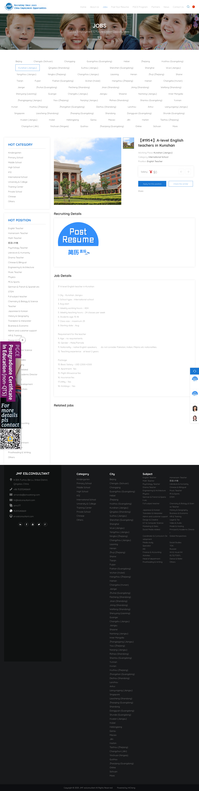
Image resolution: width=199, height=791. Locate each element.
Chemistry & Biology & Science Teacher (23, 303)
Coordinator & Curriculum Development (20, 381)
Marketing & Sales (17, 359)
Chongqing (69, 61)
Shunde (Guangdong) (174, 113)
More (175, 126)
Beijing (19, 61)
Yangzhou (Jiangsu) (26, 74)
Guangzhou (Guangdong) (99, 61)
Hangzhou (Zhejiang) (122, 80)
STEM (11, 291)
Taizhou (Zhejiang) (169, 119)
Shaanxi (123, 93)
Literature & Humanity (19, 252)
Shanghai (149, 67)
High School (14, 167)
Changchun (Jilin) (30, 126)
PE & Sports (13, 281)
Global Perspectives (17, 388)
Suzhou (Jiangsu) (89, 67)
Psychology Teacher (18, 247)
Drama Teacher (16, 257)
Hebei (127, 61)
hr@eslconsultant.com (24, 499)
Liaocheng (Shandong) (47, 113)
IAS (9, 413)
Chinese (12, 196)
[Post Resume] (78, 242)
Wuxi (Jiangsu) (173, 67)
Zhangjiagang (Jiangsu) (30, 100)
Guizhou (84, 126)
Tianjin (20, 80)
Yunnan (177, 100)
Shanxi (179, 74)
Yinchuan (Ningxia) (59, 126)
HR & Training (15, 335)
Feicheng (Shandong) (79, 87)
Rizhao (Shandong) (119, 100)
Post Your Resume (120, 6)
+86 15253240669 (22, 489)
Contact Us (178, 6)
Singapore (19, 113)
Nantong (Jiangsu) (147, 93)
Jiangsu (103, 93)
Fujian (38, 80)
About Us (94, 6)
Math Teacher (15, 237)
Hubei (52, 119)
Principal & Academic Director (22, 374)
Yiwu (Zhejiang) (61, 100)
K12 (10, 171)
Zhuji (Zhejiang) (156, 74)
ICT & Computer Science (20, 349)
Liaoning (114, 74)
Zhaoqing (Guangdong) (82, 113)
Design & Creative (17, 340)
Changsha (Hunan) (173, 80)
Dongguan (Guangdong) (139, 113)
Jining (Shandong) (140, 87)
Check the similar (180, 183)
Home (83, 6)
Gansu (93, 119)
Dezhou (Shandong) (106, 106)
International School (17, 176)
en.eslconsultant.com (24, 516)
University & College (17, 181)
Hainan (148, 80)
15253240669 (20, 510)
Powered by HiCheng (126, 787)
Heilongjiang (72, 119)
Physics (11, 276)
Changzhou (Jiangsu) (88, 74)
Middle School (15, 162)
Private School (15, 191)
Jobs (105, 6)
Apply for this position (152, 183)
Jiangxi (21, 87)
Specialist (12, 403)
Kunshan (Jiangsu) (27, 67)
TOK (10, 408)
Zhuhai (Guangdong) (46, 87)
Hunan (14, 106)
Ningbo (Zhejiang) (57, 74)
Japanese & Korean (18, 310)
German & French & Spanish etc (23, 286)
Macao (111, 119)
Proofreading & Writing (19, 452)
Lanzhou (132, 106)
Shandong (110, 113)
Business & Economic (18, 325)
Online (139, 126)
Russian (12, 418)
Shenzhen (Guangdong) (121, 67)
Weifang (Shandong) (171, 87)
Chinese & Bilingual (17, 262)
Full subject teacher (17, 296)
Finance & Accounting (18, 422)
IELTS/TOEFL (14, 437)
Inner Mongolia (176, 93)
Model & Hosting (16, 364)
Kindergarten (14, 152)
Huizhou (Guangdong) (172, 61)
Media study (14, 393)
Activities (12, 432)
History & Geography (18, 315)
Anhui (150, 106)
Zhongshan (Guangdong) (72, 106)
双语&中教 (13, 242)
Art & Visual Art (15, 427)
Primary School (15, 157)
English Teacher (15, 228)
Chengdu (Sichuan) (43, 61)
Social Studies (14, 398)
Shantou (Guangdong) (151, 100)
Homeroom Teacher (18, 233)
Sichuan (157, 126)
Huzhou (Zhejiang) (39, 106)
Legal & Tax (14, 345)
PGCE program (140, 6)
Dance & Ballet (15, 447)
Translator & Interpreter (19, 320)
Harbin (145, 119)
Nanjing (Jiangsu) (89, 100)
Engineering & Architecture (21, 267)
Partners (155, 6)
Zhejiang (145, 61)
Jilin (128, 119)
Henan (133, 74)
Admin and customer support (22, 330)
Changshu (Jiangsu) (78, 93)
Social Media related (18, 369)
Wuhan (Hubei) (92, 80)
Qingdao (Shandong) (58, 67)
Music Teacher (15, 271)
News (166, 6)
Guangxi (52, 93)
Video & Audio (15, 354)
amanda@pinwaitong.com (27, 494)
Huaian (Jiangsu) (28, 119)
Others (11, 201)
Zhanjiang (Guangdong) (112, 126)
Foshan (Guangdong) (63, 80)
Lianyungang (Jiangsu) (176, 106)
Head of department (18, 442)
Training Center (15, 186)
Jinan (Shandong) (110, 87)
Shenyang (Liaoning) (26, 93)
